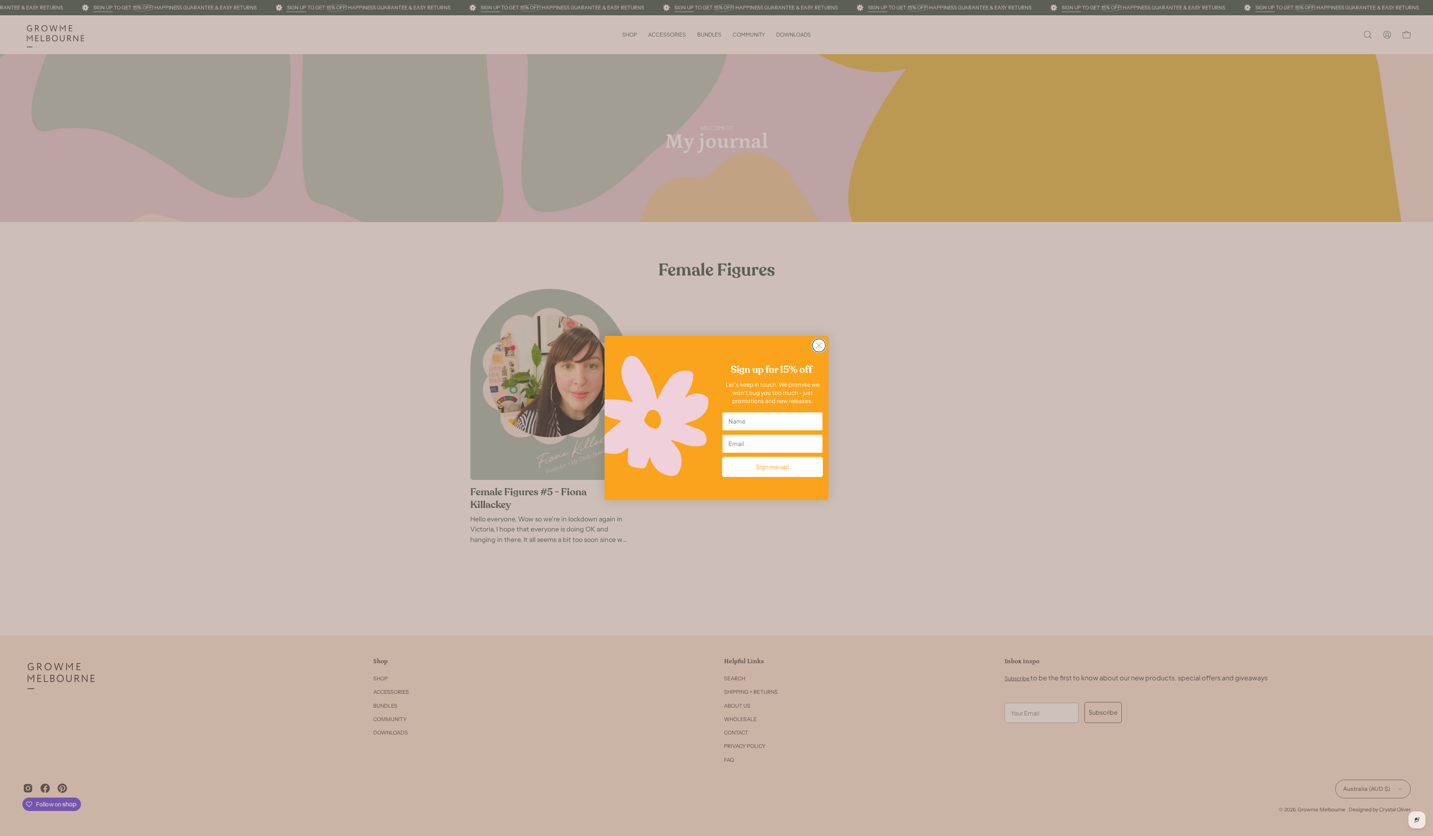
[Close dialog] (818, 345)
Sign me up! (772, 467)
